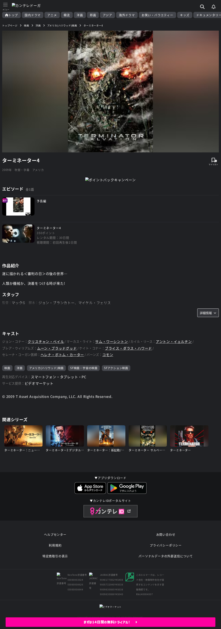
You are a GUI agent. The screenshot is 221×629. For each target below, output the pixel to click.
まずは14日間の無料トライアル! (109, 622)
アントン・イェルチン (174, 341)
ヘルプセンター (55, 534)
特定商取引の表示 (55, 556)
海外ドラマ (127, 15)
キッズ (184, 15)
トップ (13, 15)
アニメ (52, 15)
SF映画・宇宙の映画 (84, 368)
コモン (107, 354)
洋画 (80, 15)
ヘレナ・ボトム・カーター (62, 354)
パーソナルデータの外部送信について (166, 556)
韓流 (67, 15)
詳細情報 (206, 313)
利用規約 (55, 545)
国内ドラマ (33, 15)
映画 (7, 368)
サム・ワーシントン (111, 341)
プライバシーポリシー (166, 545)
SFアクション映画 (116, 368)
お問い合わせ (165, 534)
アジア (107, 15)
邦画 (93, 15)
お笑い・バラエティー (157, 15)
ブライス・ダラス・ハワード (128, 348)
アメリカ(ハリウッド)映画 (46, 368)
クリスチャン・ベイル (46, 341)
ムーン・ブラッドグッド (57, 348)
